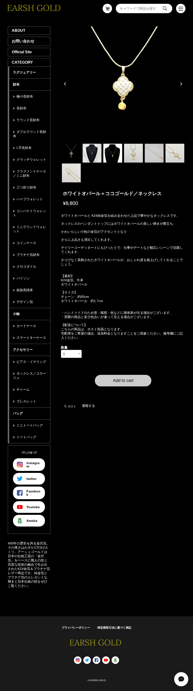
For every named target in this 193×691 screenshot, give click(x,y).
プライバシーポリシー (76, 627)
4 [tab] (133, 153)
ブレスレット (26, 401)
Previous (65, 84)
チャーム (23, 389)
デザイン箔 (24, 302)
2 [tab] (92, 153)
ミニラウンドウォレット (29, 229)
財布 (16, 84)
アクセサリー (23, 350)
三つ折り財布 (26, 187)
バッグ (18, 413)
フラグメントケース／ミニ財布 (29, 173)
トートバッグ (26, 437)
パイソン (23, 278)
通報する (88, 406)
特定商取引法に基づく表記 (114, 627)
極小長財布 (24, 96)
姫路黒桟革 (24, 290)
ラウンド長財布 (28, 120)
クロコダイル (26, 266)
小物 (16, 314)
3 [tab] (112, 153)
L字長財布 (24, 148)
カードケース (26, 326)
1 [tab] (71, 153)
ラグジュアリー (24, 72)
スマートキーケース (31, 337)
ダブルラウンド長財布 (29, 134)
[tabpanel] (123, 83)
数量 (64, 347)
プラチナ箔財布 (28, 255)
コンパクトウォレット (29, 213)
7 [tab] (71, 173)
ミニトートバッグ (29, 425)
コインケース (26, 243)
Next (180, 84)
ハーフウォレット (29, 199)
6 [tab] (174, 153)
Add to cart (123, 380)
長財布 (21, 108)
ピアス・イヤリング (31, 362)
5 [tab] (154, 153)
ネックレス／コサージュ (29, 376)
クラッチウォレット (31, 159)
